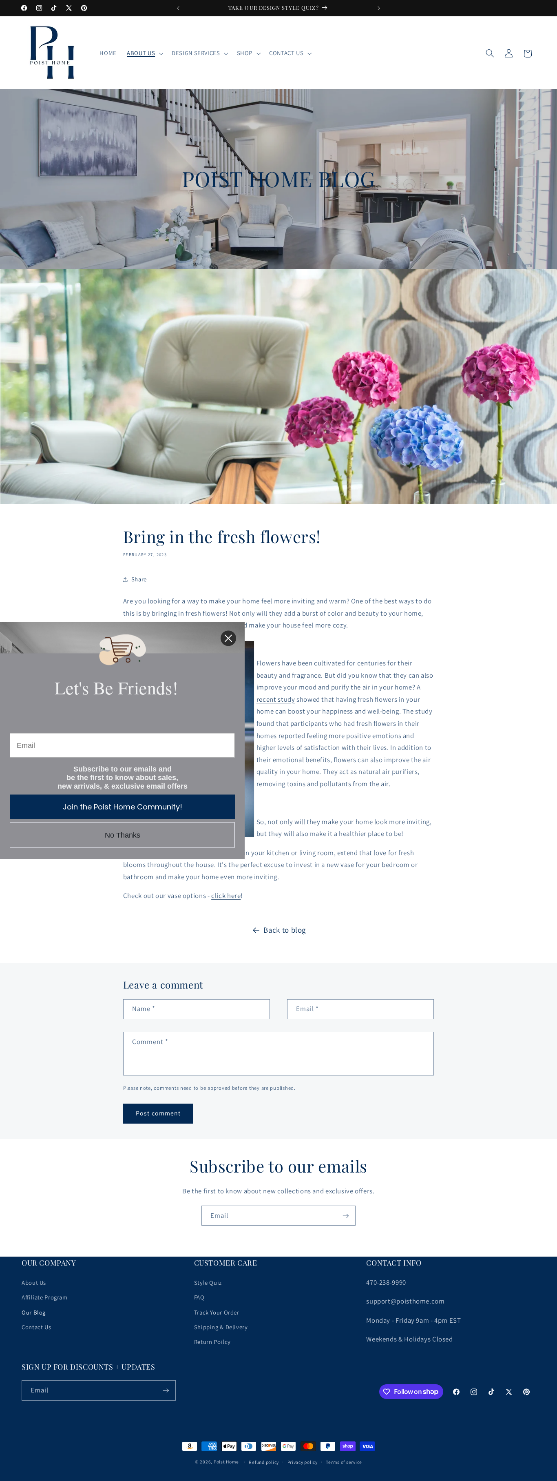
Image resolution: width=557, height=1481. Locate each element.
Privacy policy (302, 1462)
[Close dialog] (228, 638)
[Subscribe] (345, 1216)
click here (226, 895)
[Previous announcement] (178, 8)
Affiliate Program (45, 1297)
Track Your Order (216, 1312)
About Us (34, 1282)
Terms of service (344, 1462)
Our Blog (34, 1312)
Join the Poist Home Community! (122, 807)
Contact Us (36, 1327)
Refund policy (264, 1462)
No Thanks (122, 835)
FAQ (199, 1297)
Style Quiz (208, 1282)
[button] (144, 53)
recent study (275, 699)
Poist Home (226, 1462)
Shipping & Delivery (221, 1327)
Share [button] (139, 579)
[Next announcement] (379, 8)
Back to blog (284, 930)
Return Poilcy (212, 1342)
